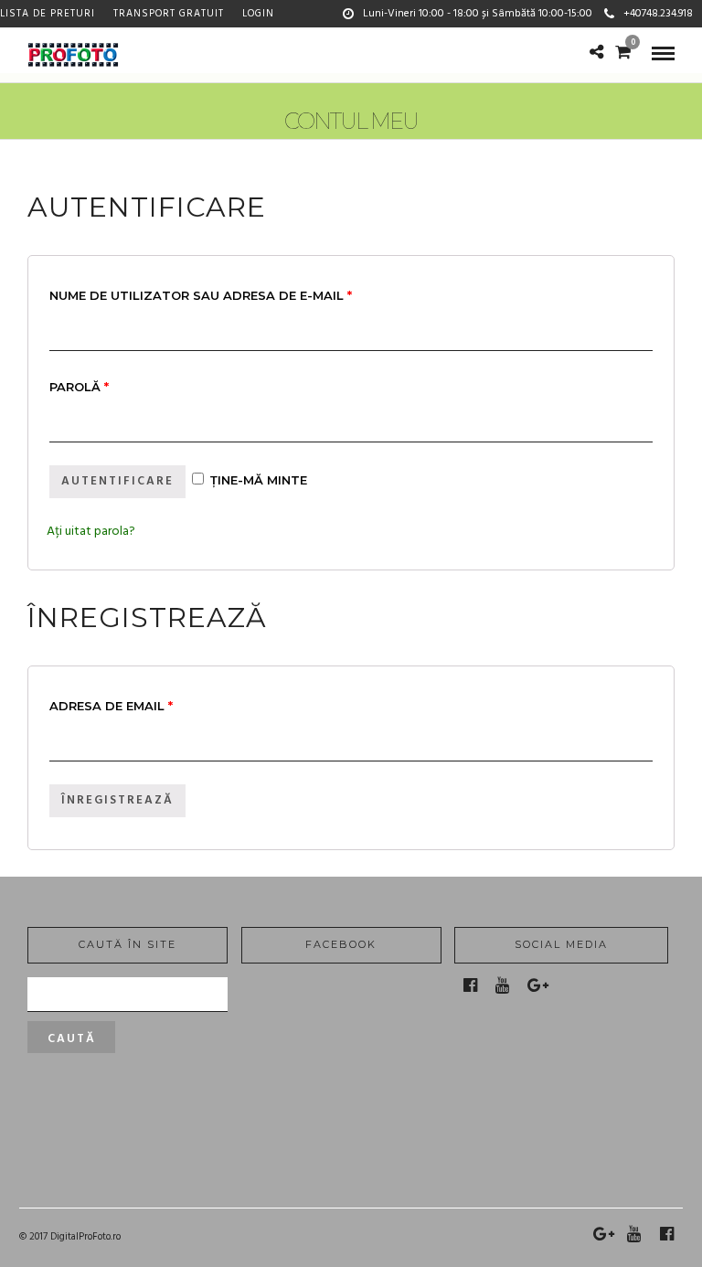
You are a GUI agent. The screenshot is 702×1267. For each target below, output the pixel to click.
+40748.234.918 (658, 14)
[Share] (596, 54)
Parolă (79, 386)
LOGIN (258, 13)
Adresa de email (111, 705)
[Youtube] (502, 985)
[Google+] (537, 985)
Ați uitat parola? (91, 531)
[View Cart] (623, 54)
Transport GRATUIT (168, 13)
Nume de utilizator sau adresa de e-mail (200, 295)
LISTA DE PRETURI (47, 13)
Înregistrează (117, 800)
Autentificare (117, 481)
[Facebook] (470, 985)
